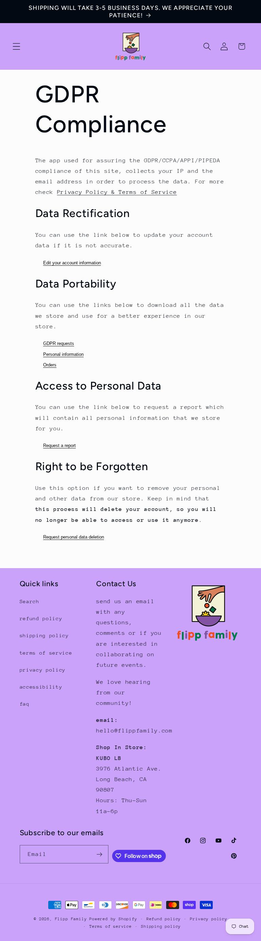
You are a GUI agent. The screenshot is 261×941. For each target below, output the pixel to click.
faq (25, 704)
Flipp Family (72, 919)
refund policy (41, 618)
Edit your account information (72, 262)
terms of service (46, 653)
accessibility (41, 687)
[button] (16, 46)
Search (29, 601)
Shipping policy (161, 926)
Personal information (63, 354)
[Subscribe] (99, 854)
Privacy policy (208, 919)
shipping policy (44, 635)
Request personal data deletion (73, 537)
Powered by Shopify (113, 919)
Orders (49, 364)
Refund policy (163, 919)
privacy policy (43, 670)
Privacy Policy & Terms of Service (117, 192)
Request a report (59, 445)
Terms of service (110, 926)
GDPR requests (58, 343)
